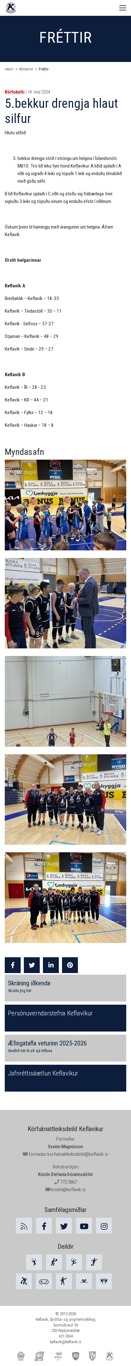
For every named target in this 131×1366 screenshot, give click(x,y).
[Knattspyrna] (94, 1262)
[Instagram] (104, 1226)
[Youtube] (84, 1226)
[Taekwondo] (104, 1281)
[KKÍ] (21, 1355)
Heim (9, 69)
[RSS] (24, 1226)
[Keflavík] (109, 1355)
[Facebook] (44, 1226)
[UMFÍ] (39, 1355)
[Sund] (84, 1281)
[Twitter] (64, 1226)
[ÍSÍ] (58, 1355)
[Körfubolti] (24, 1281)
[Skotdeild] (64, 1281)
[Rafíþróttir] (44, 1281)
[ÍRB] (75, 1355)
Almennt (26, 69)
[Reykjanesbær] (92, 1355)
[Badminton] (34, 1262)
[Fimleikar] (74, 1262)
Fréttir (44, 69)
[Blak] (54, 1262)
